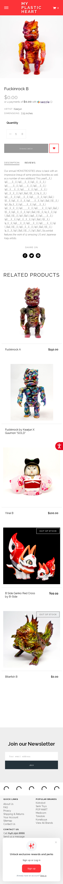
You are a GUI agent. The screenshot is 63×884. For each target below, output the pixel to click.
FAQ (5, 807)
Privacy (7, 810)
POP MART (42, 809)
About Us (8, 804)
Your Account (10, 817)
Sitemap (7, 820)
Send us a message (14, 836)
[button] (31, 102)
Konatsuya (41, 819)
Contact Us (9, 824)
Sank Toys (41, 806)
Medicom (41, 813)
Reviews (30, 163)
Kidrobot (40, 803)
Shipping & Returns (13, 814)
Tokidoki (40, 816)
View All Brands (44, 823)
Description (11, 163)
